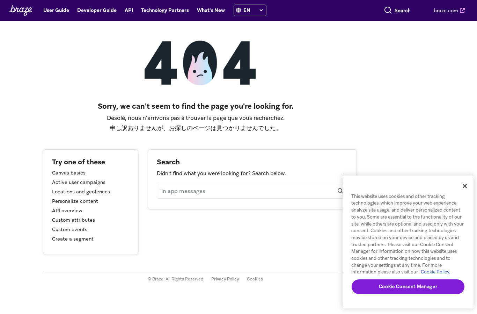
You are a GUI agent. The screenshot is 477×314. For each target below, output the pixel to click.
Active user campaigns (78, 182)
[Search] (388, 10)
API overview (67, 210)
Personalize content (75, 201)
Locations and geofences (81, 191)
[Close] (464, 186)
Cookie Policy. (435, 272)
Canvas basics (69, 173)
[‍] (238, 10)
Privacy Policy (225, 279)
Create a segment (73, 239)
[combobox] (402, 10)
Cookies (255, 279)
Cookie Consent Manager (408, 287)
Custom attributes (73, 220)
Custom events (69, 229)
